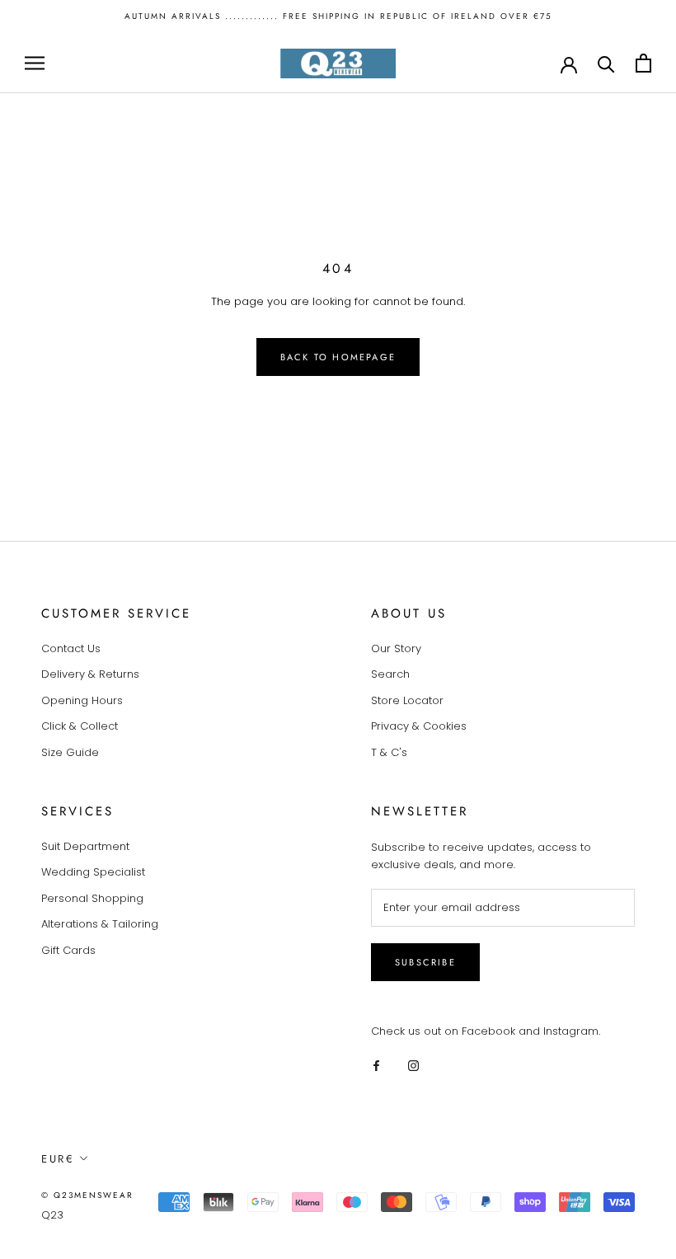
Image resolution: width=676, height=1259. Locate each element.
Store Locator (407, 700)
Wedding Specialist (93, 872)
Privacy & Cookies (419, 726)
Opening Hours (82, 700)
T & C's (389, 752)
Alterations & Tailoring (99, 924)
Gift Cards (68, 950)
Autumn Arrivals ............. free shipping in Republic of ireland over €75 (338, 16)
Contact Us (71, 648)
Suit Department (85, 846)
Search (390, 674)
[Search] (606, 63)
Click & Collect (79, 726)
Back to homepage (338, 357)
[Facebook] (376, 1064)
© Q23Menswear (87, 1195)
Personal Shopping (92, 898)
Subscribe (425, 962)
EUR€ (57, 1159)
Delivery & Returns (90, 674)
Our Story (396, 648)
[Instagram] (413, 1064)
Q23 (52, 1215)
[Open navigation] (35, 63)
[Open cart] (643, 63)
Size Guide (70, 752)
